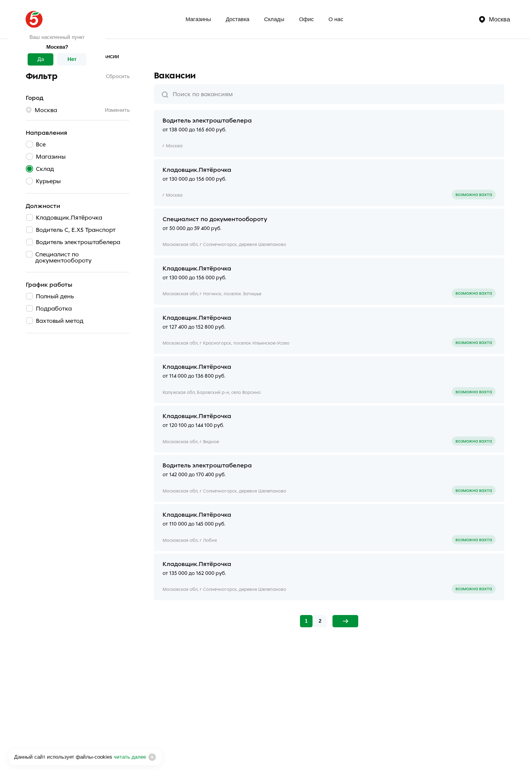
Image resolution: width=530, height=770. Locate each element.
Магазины (198, 19)
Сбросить (117, 76)
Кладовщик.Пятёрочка (69, 217)
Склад (45, 168)
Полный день (55, 296)
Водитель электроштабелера (78, 241)
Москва (499, 19)
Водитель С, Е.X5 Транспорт (76, 229)
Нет (71, 59)
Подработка (54, 308)
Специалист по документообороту (63, 257)
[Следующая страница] (345, 621)
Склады (274, 19)
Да (40, 59)
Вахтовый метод (59, 320)
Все (41, 144)
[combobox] (329, 94)
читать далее (129, 757)
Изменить (117, 110)
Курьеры (48, 180)
